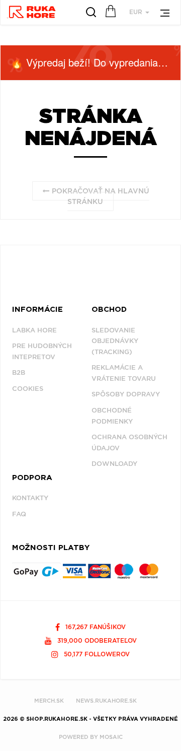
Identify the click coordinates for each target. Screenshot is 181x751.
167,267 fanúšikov (94, 627)
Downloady (114, 463)
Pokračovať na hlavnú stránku (99, 196)
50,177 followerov (96, 654)
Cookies (27, 388)
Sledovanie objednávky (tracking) (115, 341)
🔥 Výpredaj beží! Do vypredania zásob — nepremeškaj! (95, 62)
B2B (18, 372)
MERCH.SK (49, 700)
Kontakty (30, 498)
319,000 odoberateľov (96, 640)
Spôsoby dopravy (126, 394)
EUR (136, 12)
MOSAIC (111, 736)
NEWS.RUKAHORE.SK (106, 700)
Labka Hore (34, 330)
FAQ (19, 514)
